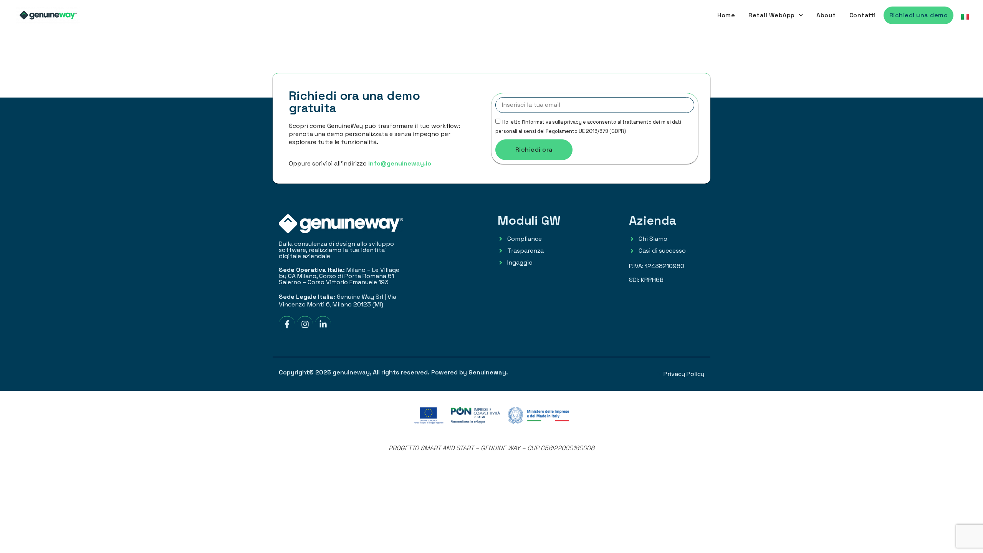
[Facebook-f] (287, 324)
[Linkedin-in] (323, 324)
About (826, 15)
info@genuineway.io (399, 163)
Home (726, 15)
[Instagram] (305, 324)
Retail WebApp (771, 15)
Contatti (862, 15)
